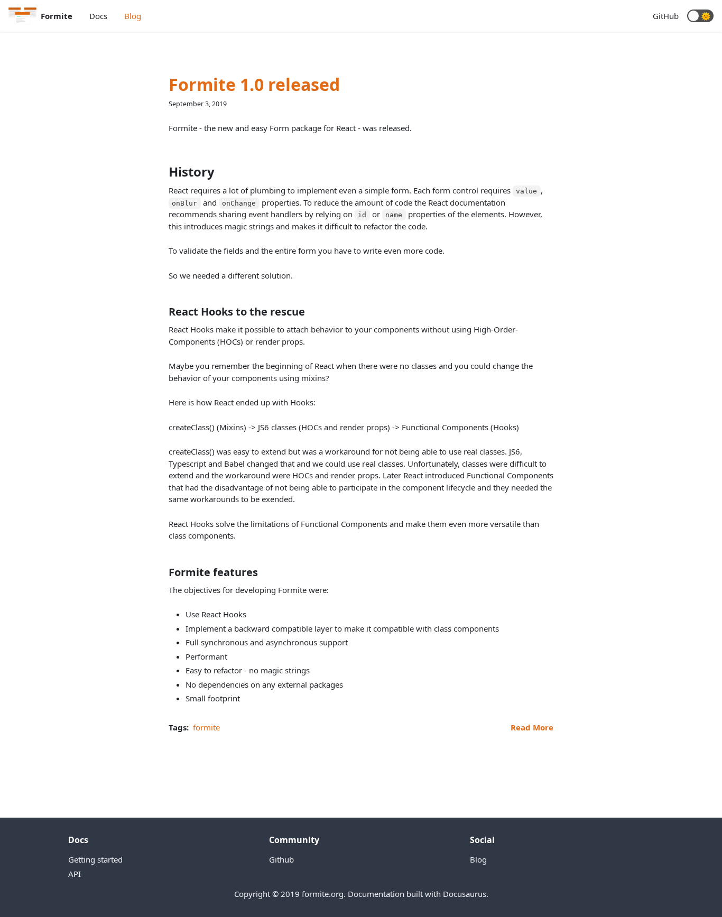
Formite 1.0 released (254, 84)
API (74, 873)
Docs (98, 16)
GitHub (666, 16)
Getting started (95, 859)
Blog (132, 16)
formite (206, 727)
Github (281, 859)
